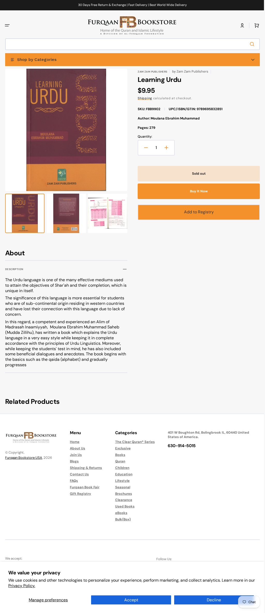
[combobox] (130, 44)
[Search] (249, 44)
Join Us (74, 455)
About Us (76, 448)
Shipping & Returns (85, 468)
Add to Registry (196, 212)
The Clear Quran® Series (132, 442)
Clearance (121, 500)
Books (118, 455)
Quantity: (143, 137)
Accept (131, 600)
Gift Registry (79, 493)
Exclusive (120, 448)
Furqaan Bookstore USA (23, 457)
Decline (214, 600)
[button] (7, 25)
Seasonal (120, 487)
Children (120, 468)
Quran (118, 461)
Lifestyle (120, 480)
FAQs (73, 480)
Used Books (122, 506)
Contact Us (78, 474)
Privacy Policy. (21, 585)
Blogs (73, 461)
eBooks (119, 513)
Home (73, 442)
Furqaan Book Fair (83, 487)
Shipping (143, 98)
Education (121, 474)
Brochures (121, 493)
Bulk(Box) (120, 519)
